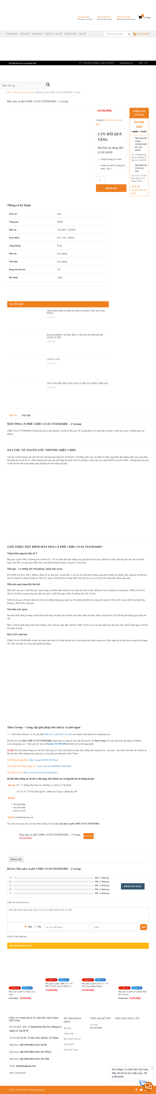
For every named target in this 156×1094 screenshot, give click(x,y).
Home (9, 92)
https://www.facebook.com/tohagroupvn (40, 772)
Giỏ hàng (146, 17)
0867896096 (143, 34)
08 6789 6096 (139, 124)
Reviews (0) (16, 859)
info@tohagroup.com (26, 1066)
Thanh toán (69, 1033)
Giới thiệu (25, 34)
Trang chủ (12, 34)
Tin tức (58, 34)
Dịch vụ (49, 34)
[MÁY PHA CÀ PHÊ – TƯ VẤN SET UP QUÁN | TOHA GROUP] (21, 17)
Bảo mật (67, 1028)
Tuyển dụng (70, 34)
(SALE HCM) (40, 1045)
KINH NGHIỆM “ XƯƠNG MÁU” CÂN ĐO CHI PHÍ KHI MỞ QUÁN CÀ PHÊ (75, 336)
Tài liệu (26, 415)
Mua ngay (88, 836)
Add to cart (111, 188)
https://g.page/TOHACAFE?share (43, 760)
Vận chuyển (69, 1044)
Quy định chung (71, 1049)
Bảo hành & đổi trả (72, 1039)
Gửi (144, 927)
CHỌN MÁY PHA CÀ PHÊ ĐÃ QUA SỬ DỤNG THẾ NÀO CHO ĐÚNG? (76, 312)
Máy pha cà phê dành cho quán (58, 734)
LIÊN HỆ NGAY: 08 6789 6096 (139, 190)
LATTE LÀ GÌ (53, 359)
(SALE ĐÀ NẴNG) (42, 1052)
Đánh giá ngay (133, 886)
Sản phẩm (36, 34)
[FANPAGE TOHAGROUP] (131, 1039)
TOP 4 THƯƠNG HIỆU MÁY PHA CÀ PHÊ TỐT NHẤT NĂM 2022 (77, 383)
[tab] (16, 859)
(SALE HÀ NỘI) (41, 1059)
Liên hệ (82, 34)
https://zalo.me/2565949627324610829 (54, 766)
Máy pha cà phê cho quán (24, 92)
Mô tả (13, 415)
